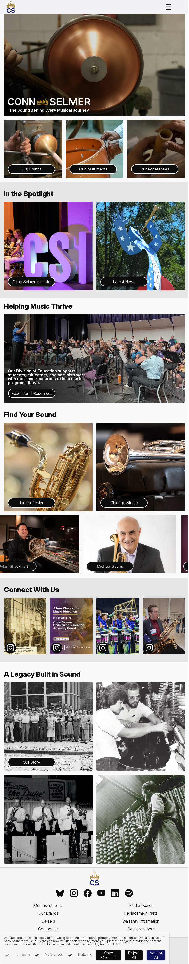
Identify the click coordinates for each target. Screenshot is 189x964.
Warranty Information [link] (140, 921)
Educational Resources (31, 393)
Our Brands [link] (48, 913)
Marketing (85, 954)
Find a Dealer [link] (141, 905)
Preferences (54, 954)
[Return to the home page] (94, 878)
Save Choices (108, 955)
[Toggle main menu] (168, 7)
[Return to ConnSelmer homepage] (11, 7)
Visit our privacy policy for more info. (93, 944)
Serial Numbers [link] (140, 928)
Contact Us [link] (48, 928)
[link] (60, 893)
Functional (22, 955)
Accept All (156, 955)
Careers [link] (48, 921)
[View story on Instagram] (25, 626)
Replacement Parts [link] (141, 913)
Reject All (134, 955)
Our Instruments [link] (48, 905)
